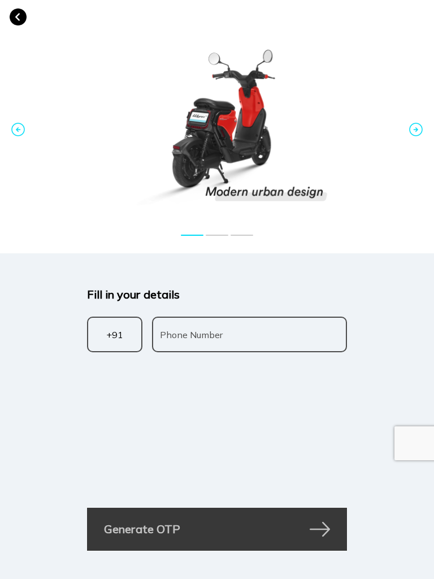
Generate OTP (142, 529)
